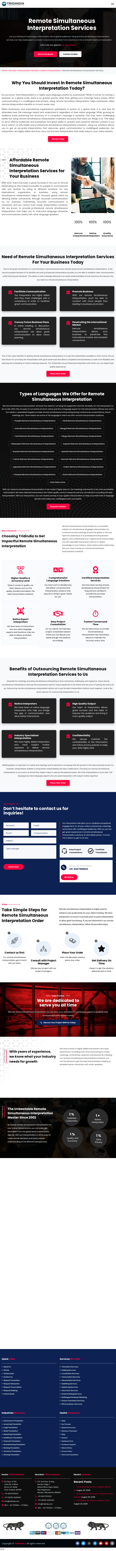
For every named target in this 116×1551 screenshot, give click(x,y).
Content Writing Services (72, 1394)
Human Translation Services (73, 1401)
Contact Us (8, 1377)
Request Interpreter (12, 1384)
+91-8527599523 (78, 869)
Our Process (66, 1424)
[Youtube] (101, 1543)
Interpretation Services (28, 70)
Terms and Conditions (70, 1455)
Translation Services (70, 1367)
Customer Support (69, 1445)
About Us (7, 1367)
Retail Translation (11, 1431)
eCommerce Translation (13, 1421)
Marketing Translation (12, 1434)
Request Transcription (13, 1387)
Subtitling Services (69, 1384)
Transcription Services (71, 1377)
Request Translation (12, 1380)
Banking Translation (12, 1448)
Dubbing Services (69, 1370)
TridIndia (19, 1543)
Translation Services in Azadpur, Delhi (92, 1500)
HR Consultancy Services (72, 1404)
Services (12, 70)
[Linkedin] (95, 1543)
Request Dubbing (10, 1390)
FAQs (63, 1421)
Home (4, 70)
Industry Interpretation (50, 70)
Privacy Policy (67, 1451)
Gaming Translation (11, 1455)
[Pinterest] (106, 1543)
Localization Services (70, 1374)
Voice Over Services (70, 1390)
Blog (63, 1434)
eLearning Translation (12, 1424)
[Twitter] (83, 1543)
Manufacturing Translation (14, 1444)
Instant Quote (9, 1394)
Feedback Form (67, 1441)
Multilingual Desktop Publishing (74, 1397)
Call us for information (80, 865)
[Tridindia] (13, 3)
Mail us (70, 877)
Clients (6, 1370)
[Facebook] (78, 1543)
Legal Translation (11, 1428)
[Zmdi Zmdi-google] (112, 1543)
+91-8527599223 (69, 45)
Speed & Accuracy (69, 1428)
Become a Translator (69, 1431)
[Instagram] (89, 1543)
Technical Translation (12, 1451)
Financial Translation (12, 1441)
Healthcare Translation (13, 1438)
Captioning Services (70, 1387)
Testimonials (9, 1374)
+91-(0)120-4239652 (13, 1497)
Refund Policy (67, 1448)
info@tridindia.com (12, 1501)
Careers (65, 1438)
